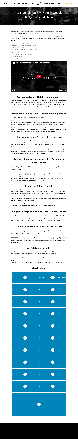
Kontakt (58, 3)
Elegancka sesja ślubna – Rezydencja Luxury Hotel (23, 53)
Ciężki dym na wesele (17, 56)
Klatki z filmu (15, 58)
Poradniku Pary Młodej (25, 108)
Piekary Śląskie (37, 33)
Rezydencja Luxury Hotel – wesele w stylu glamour (24, 46)
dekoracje (13, 234)
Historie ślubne (26, 3)
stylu (40, 117)
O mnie (33, 3)
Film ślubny (17, 3)
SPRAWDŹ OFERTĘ (68, 3)
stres (31, 254)
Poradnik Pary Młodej (49, 3)
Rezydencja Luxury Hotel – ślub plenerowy (22, 44)
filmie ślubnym (30, 175)
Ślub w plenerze (14, 237)
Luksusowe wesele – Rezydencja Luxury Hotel (22, 47)
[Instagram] (6, 3)
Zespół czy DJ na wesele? (18, 51)
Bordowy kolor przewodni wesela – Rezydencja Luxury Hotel (26, 49)
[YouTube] (4, 3)
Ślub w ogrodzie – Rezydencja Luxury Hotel (22, 55)
